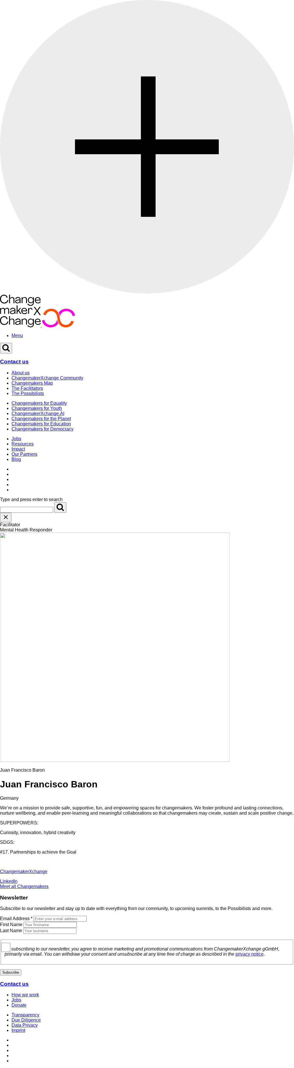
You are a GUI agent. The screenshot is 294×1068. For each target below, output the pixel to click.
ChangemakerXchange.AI (37, 413)
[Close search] (5, 517)
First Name (11, 924)
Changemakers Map (32, 383)
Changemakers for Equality (39, 403)
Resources (22, 443)
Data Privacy (24, 1025)
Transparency (25, 1014)
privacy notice (249, 954)
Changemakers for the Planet (41, 418)
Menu (17, 335)
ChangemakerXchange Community (47, 377)
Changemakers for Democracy (42, 429)
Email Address (16, 918)
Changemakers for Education (41, 423)
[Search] (60, 507)
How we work (25, 994)
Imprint (18, 1030)
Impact (18, 449)
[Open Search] (6, 348)
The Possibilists (27, 393)
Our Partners (24, 454)
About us (20, 372)
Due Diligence (26, 1020)
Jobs (16, 438)
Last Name (11, 930)
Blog (16, 459)
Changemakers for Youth (36, 408)
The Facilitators (27, 388)
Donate (18, 1005)
